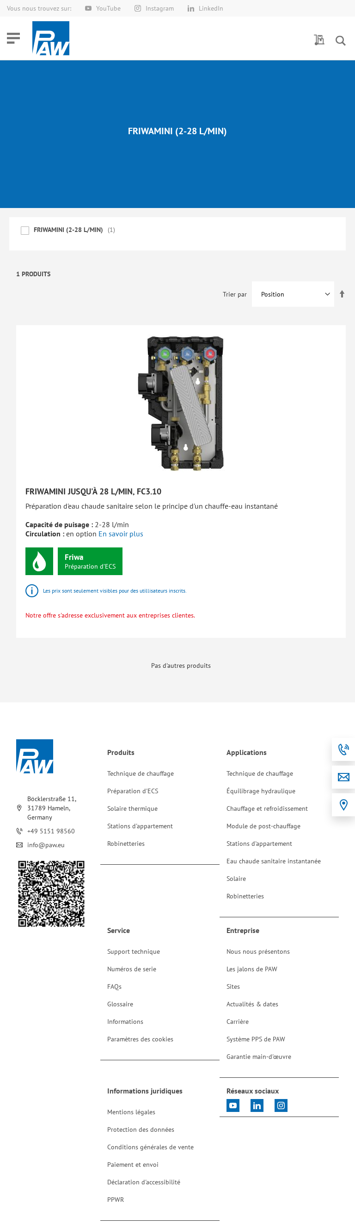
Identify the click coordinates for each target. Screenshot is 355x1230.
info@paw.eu (46, 845)
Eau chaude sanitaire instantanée (273, 861)
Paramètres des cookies (140, 1039)
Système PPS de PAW (255, 1039)
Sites (233, 986)
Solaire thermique (132, 808)
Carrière (237, 1021)
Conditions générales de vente (150, 1147)
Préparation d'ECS (132, 791)
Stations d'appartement (140, 826)
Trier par (235, 294)
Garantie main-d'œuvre (258, 1056)
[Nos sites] (343, 804)
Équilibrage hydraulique (260, 791)
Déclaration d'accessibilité (143, 1182)
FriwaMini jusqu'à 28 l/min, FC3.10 (93, 491)
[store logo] (50, 38)
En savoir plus (120, 533)
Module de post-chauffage (263, 826)
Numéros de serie (131, 969)
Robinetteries (126, 843)
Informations (125, 1021)
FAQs (114, 986)
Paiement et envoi (133, 1164)
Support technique (133, 951)
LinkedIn (211, 8)
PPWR (115, 1199)
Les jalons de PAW (251, 969)
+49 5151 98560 (51, 831)
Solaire (236, 878)
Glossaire (120, 1004)
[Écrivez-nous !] (343, 777)
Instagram (160, 8)
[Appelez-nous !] (343, 749)
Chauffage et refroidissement (267, 808)
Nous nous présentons (258, 951)
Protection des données (140, 1129)
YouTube (108, 8)
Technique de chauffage (140, 773)
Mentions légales (131, 1112)
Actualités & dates (252, 1004)
